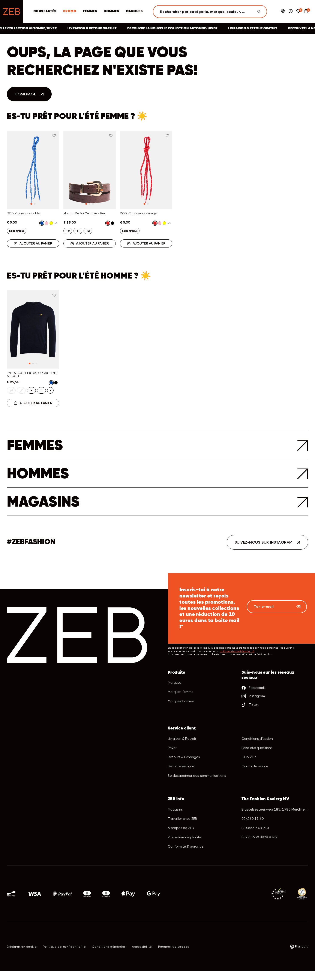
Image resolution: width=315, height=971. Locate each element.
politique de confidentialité (236, 651)
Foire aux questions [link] (257, 748)
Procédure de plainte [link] (184, 837)
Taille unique (17, 230)
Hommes (111, 11)
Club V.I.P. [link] (249, 757)
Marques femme (181, 692)
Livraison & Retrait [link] (182, 739)
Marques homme (181, 701)
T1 (77, 230)
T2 (88, 230)
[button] (15, 167)
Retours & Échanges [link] (184, 757)
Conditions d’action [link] (257, 739)
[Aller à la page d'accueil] (11, 11)
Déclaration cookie (22, 946)
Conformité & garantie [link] (186, 846)
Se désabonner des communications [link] (197, 776)
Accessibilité (142, 946)
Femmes (90, 11)
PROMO (69, 11)
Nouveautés (44, 11)
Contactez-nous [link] (255, 766)
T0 (68, 230)
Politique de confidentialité (64, 946)
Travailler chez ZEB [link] (182, 819)
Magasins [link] (175, 809)
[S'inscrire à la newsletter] (298, 606)
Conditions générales (109, 946)
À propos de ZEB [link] (181, 828)
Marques (134, 11)
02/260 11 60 (253, 819)
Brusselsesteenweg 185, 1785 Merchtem (275, 809)
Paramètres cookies (174, 946)
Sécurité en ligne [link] (181, 766)
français (301, 946)
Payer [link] (172, 748)
